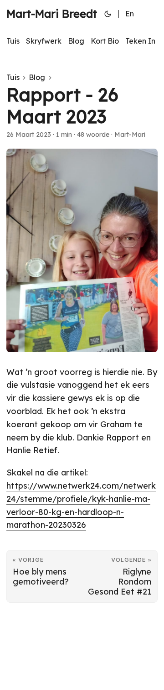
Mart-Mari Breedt (51, 13)
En (129, 13)
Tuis (13, 77)
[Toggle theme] (108, 13)
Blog (37, 77)
